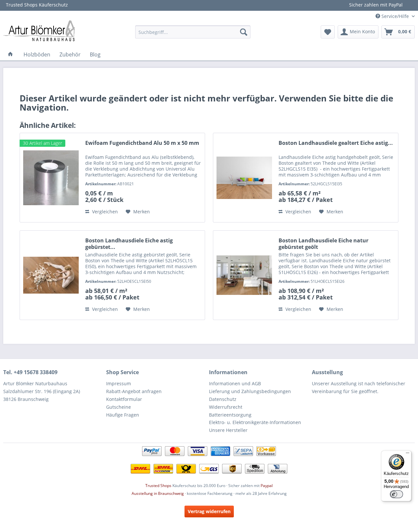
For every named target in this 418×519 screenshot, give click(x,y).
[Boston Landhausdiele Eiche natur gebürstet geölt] (244, 275)
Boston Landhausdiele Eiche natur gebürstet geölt (323, 243)
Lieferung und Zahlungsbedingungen (250, 391)
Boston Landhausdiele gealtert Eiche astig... (336, 143)
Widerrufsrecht (225, 407)
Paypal (267, 485)
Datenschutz (222, 399)
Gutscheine (118, 407)
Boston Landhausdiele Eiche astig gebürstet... (129, 243)
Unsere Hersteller (228, 430)
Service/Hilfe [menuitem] (395, 16)
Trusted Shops (158, 485)
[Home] (10, 54)
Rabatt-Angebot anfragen (134, 391)
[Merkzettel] (328, 31)
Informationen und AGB (235, 383)
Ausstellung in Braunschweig (158, 493)
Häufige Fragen (122, 415)
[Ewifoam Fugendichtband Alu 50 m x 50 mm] (51, 178)
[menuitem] (192, 31)
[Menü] (407, 454)
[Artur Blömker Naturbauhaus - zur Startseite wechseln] (39, 30)
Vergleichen (104, 211)
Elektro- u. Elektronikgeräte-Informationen (255, 422)
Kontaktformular (124, 399)
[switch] (396, 494)
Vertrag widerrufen (209, 511)
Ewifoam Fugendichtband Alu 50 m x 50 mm (142, 143)
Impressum (118, 383)
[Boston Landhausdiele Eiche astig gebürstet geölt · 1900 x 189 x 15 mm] (51, 275)
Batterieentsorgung (230, 415)
